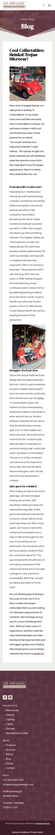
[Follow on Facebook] (5, 697)
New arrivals (11, 710)
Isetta (41, 398)
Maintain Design (43, 823)
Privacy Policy (37, 832)
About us (9, 749)
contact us (38, 653)
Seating (8, 714)
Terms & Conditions (20, 832)
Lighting (9, 719)
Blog (7, 758)
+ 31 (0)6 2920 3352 (13, 779)
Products (9, 745)
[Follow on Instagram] (10, 697)
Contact (9, 767)
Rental (8, 754)
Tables (8, 723)
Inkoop (8, 763)
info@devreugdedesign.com (18, 784)
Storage (9, 728)
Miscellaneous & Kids (15, 733)
